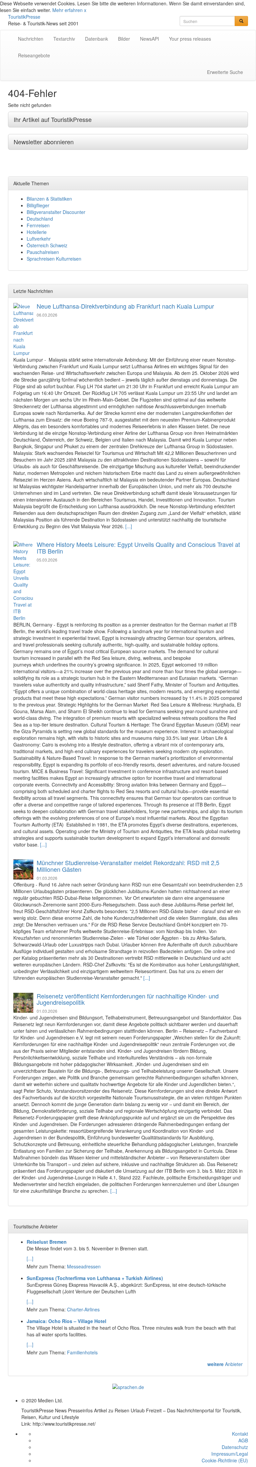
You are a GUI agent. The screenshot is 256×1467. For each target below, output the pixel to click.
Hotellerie (37, 232)
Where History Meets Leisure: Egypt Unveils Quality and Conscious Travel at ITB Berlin (138, 547)
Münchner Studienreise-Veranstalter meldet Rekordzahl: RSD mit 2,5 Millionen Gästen (128, 865)
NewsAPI (149, 38)
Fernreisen (38, 225)
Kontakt (240, 1433)
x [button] (85, 10)
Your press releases (190, 38)
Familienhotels (82, 1352)
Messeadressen (84, 1266)
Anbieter (225, 1364)
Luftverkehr (39, 238)
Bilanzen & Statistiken (49, 198)
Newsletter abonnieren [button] (44, 141)
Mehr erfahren (67, 10)
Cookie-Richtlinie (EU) (225, 1460)
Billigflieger (38, 205)
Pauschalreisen (43, 252)
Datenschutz (235, 1447)
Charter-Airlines (83, 1309)
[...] (128, 526)
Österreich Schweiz (47, 245)
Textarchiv (64, 38)
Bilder (124, 38)
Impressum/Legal (229, 1453)
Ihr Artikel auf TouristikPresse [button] (53, 119)
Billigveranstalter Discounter (56, 212)
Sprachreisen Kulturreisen (54, 258)
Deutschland (40, 218)
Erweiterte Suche (225, 72)
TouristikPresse (24, 16)
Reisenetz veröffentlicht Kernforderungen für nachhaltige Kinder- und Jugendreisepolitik (128, 999)
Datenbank (96, 38)
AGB (243, 1440)
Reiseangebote (34, 55)
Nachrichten (30, 38)
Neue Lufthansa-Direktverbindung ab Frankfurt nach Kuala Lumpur (125, 306)
